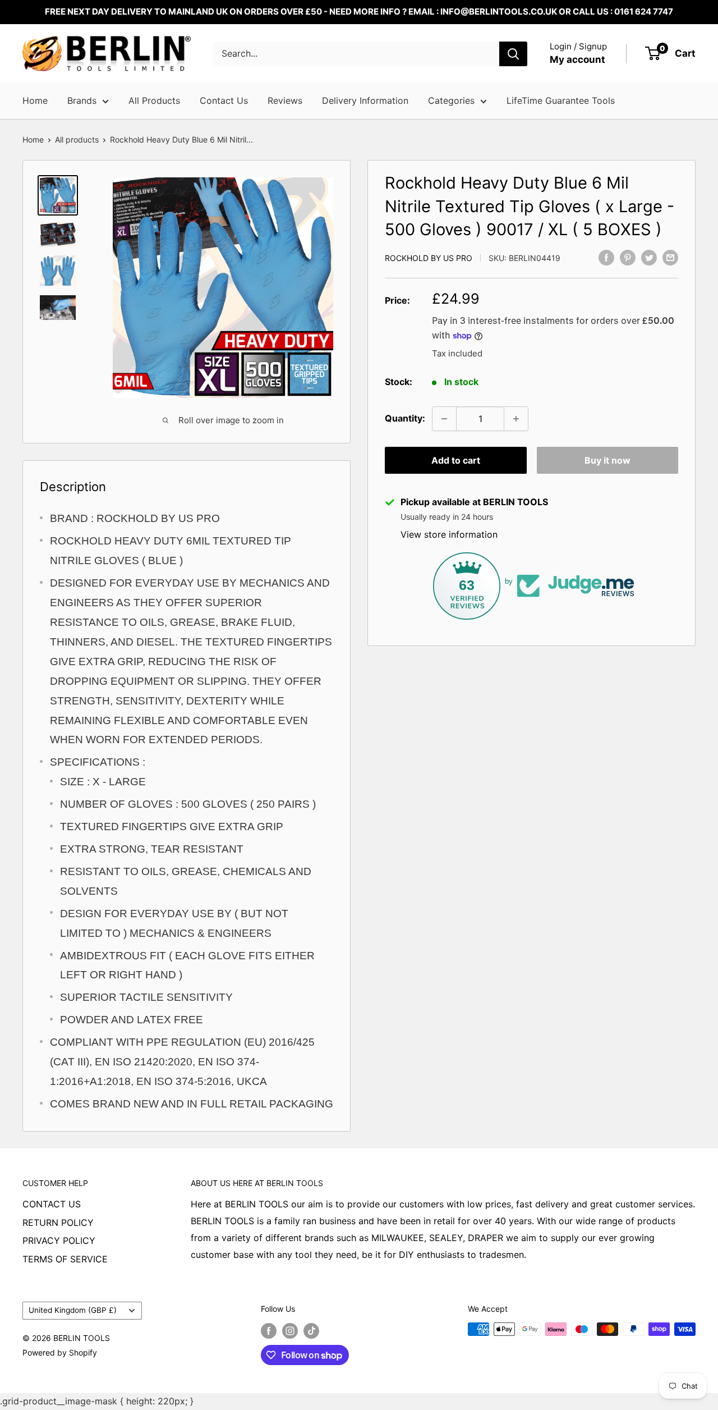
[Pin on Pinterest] (628, 257)
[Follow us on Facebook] (269, 1330)
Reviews (285, 100)
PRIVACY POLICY (58, 1240)
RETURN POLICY (58, 1222)
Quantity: (405, 418)
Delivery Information (365, 100)
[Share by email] (670, 257)
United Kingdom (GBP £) (73, 1310)
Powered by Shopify (59, 1352)
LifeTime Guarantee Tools (561, 100)
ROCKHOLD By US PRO (428, 258)
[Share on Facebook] (606, 257)
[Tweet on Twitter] (649, 257)
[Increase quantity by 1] (516, 419)
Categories (451, 100)
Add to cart (455, 460)
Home (35, 100)
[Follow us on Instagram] (290, 1330)
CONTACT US (51, 1204)
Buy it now (607, 460)
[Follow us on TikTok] (311, 1330)
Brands (81, 100)
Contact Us (224, 100)
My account (577, 59)
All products (77, 139)
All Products (154, 100)
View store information (449, 534)
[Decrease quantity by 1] (444, 419)
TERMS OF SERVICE (65, 1259)
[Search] (513, 54)
